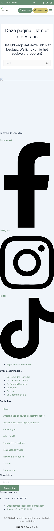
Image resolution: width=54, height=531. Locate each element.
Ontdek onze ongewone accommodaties (24, 415)
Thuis (6, 409)
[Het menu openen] (51, 10)
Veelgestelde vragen (13, 450)
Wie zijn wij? (9, 436)
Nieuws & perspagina (13, 456)
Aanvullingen (9, 429)
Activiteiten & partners (14, 443)
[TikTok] (51, 3)
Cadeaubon (9, 470)
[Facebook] (43, 3)
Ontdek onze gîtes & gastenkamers (21, 422)
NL (34, 3)
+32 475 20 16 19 (10, 3)
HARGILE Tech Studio (27, 527)
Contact (7, 463)
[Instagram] (47, 3)
